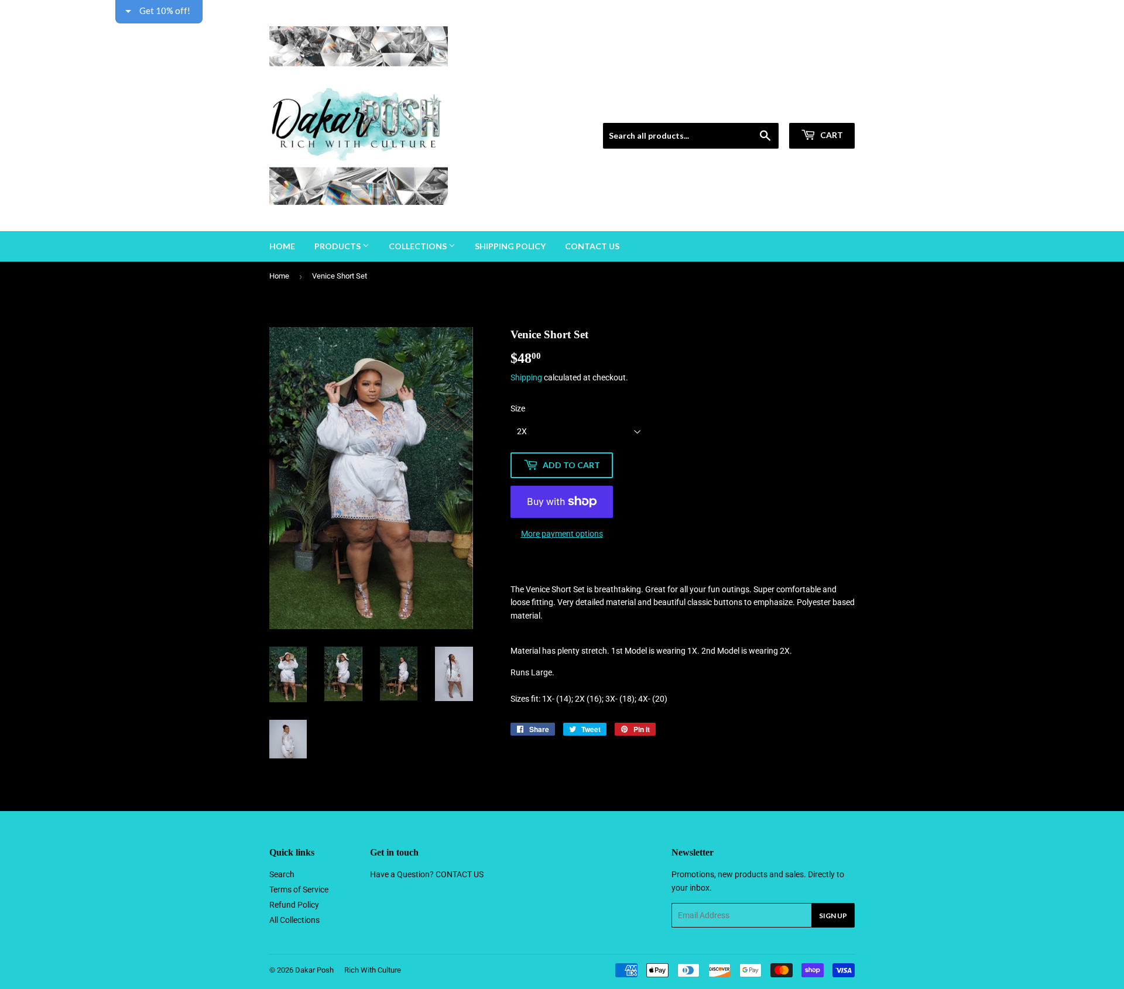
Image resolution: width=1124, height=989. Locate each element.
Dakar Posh (314, 970)
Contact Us (592, 246)
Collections (418, 246)
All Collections (294, 920)
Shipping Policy (510, 246)
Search (281, 874)
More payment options (562, 533)
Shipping (526, 377)
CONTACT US (460, 874)
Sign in (771, 108)
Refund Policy (294, 904)
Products (338, 246)
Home (282, 246)
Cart (830, 135)
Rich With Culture (372, 970)
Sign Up (833, 915)
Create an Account (826, 108)
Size (517, 408)
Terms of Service (298, 889)
